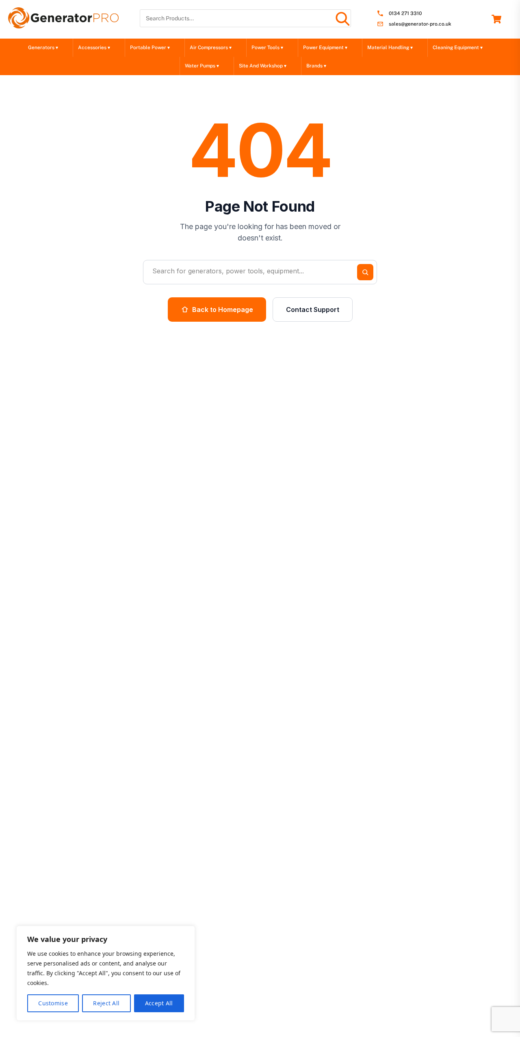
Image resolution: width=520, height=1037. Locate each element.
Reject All (106, 1003)
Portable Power (150, 47)
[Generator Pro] (63, 25)
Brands (316, 66)
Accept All (159, 1003)
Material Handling (390, 47)
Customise (53, 1003)
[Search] (342, 18)
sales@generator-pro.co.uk (420, 24)
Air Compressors (211, 47)
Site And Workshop (262, 66)
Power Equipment (325, 47)
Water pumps (202, 66)
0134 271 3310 (405, 13)
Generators (43, 47)
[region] (105, 973)
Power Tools (267, 47)
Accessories (94, 47)
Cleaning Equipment (458, 47)
